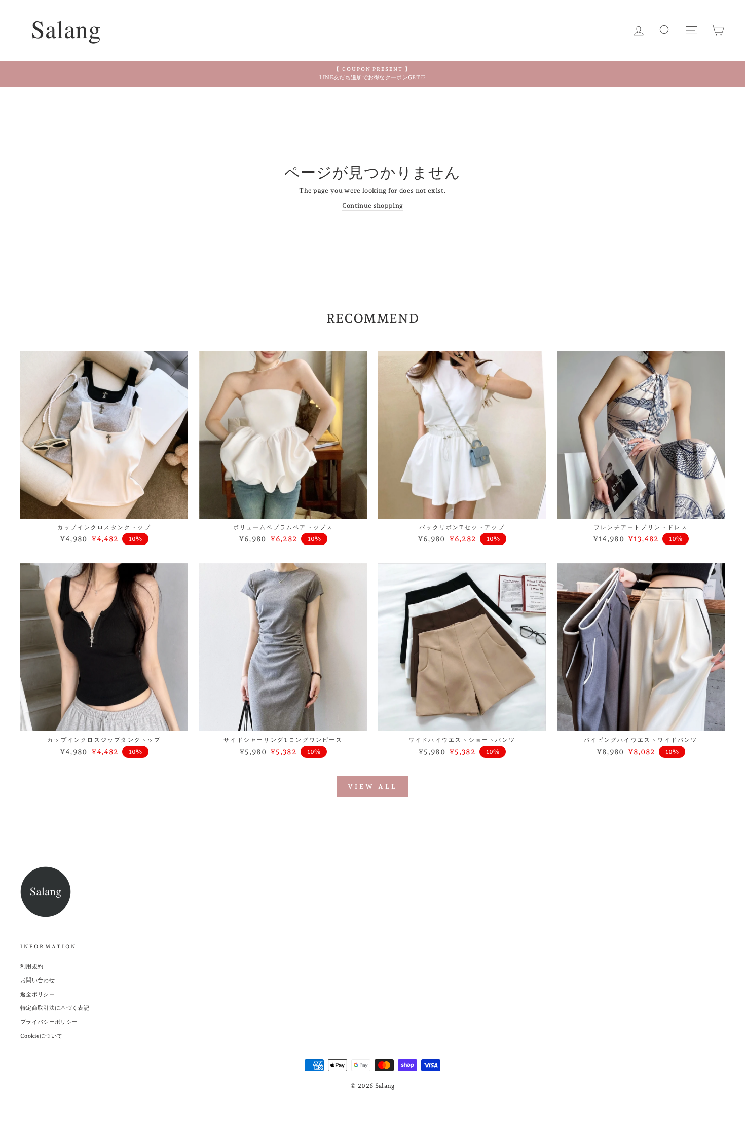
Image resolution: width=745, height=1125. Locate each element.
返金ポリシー (37, 994)
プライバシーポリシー (49, 1022)
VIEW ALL (372, 786)
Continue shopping (372, 205)
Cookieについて (41, 1036)
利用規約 (31, 966)
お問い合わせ (37, 980)
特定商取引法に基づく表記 (54, 1008)
